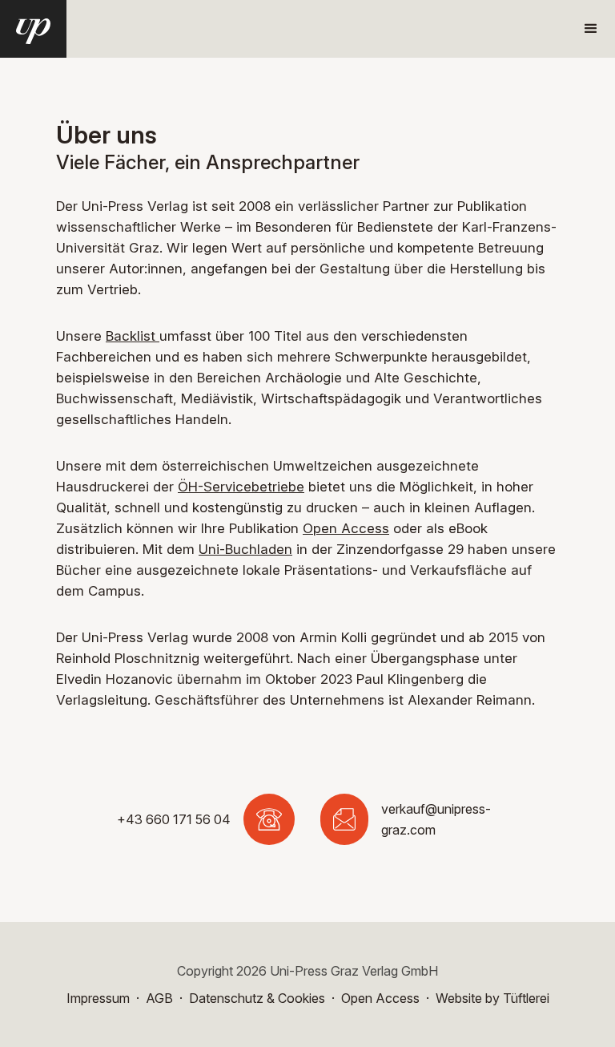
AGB (159, 998)
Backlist (132, 336)
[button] (591, 29)
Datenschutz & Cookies (257, 998)
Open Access (346, 528)
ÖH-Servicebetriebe (241, 487)
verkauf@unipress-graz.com (436, 819)
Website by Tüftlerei (492, 998)
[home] (33, 29)
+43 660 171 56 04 (174, 819)
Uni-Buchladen (245, 549)
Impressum (98, 998)
